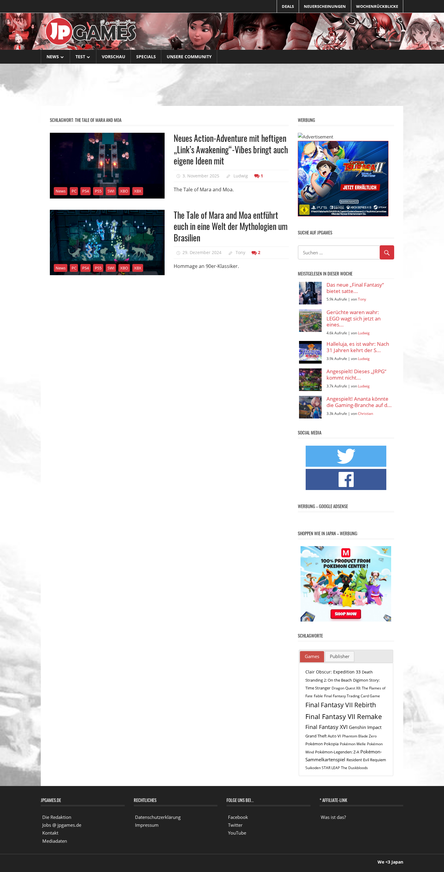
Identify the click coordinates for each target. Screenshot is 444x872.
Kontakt (50, 833)
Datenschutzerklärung (158, 817)
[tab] (312, 657)
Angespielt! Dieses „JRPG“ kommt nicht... (356, 374)
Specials (146, 56)
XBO (124, 191)
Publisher (339, 656)
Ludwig (240, 176)
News (53, 56)
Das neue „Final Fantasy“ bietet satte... (355, 288)
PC (74, 191)
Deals (288, 6)
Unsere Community (189, 56)
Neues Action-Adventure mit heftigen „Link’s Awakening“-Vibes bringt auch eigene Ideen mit (231, 149)
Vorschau (113, 56)
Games (312, 656)
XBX (137, 191)
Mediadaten (54, 841)
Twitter (235, 825)
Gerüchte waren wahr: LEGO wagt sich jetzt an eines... (354, 318)
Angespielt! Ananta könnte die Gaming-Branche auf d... (359, 402)
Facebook (238, 817)
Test (80, 56)
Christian (365, 413)
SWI (111, 191)
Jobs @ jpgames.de (61, 825)
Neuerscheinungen (325, 6)
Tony (240, 252)
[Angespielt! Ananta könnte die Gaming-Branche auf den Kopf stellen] (310, 407)
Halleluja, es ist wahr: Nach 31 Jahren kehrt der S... (358, 347)
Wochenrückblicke (377, 6)
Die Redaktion (56, 817)
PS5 (98, 191)
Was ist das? (333, 817)
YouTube (237, 833)
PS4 (85, 191)
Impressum (147, 825)
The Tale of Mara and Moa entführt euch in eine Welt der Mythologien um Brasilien (231, 226)
